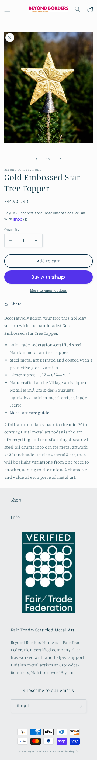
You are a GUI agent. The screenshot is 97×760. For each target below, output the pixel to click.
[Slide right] (61, 159)
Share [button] (16, 303)
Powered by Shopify (66, 751)
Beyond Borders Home (40, 751)
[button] (7, 9)
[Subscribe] (80, 706)
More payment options (48, 290)
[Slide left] (36, 159)
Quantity (11, 229)
